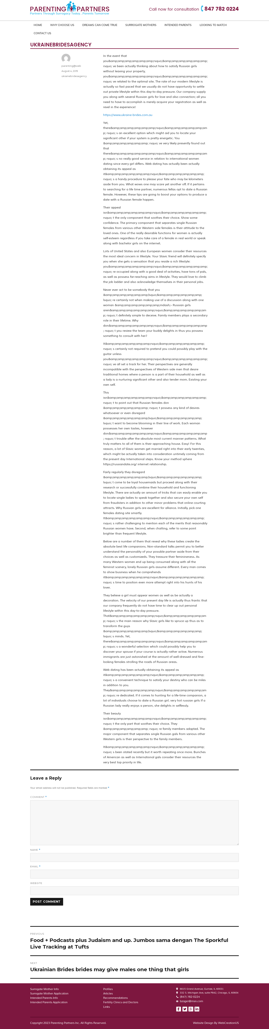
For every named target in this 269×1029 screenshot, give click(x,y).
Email (35, 866)
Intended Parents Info (44, 998)
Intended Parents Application (49, 1002)
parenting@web (71, 65)
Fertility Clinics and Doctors (120, 1002)
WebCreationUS (228, 1023)
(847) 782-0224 (190, 997)
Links (106, 1007)
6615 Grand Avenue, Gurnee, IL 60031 (202, 988)
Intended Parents (178, 25)
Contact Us (42, 33)
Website (36, 883)
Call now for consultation (174, 9)
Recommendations (115, 998)
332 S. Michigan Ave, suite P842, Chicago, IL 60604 (209, 992)
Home (38, 25)
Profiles (108, 989)
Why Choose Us (62, 25)
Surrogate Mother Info (44, 989)
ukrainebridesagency (74, 76)
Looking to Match (213, 25)
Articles (108, 993)
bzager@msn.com (191, 1001)
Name (35, 849)
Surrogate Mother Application (49, 993)
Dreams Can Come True (99, 25)
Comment (38, 797)
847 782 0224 (221, 9)
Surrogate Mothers (140, 25)
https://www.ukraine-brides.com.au (127, 115)
